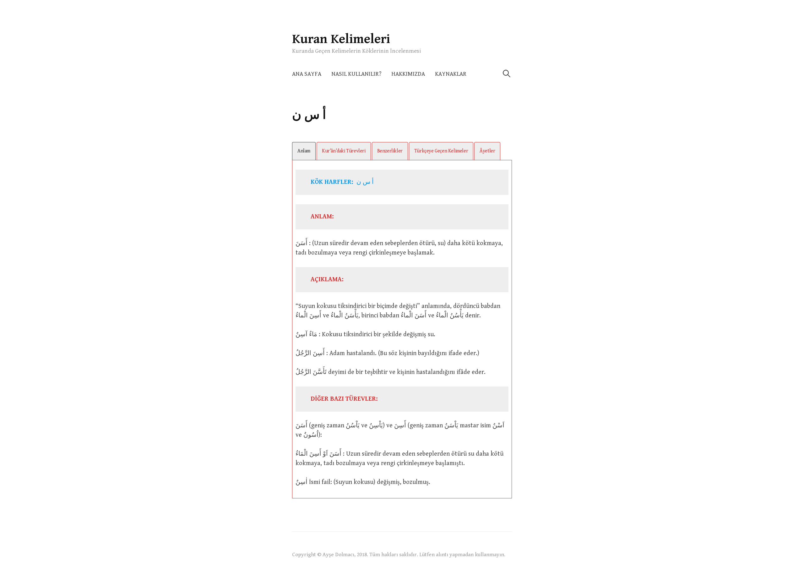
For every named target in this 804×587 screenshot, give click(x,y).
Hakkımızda (408, 74)
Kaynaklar (450, 74)
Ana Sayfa (306, 74)
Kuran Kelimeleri (341, 39)
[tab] (304, 151)
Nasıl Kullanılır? (356, 74)
